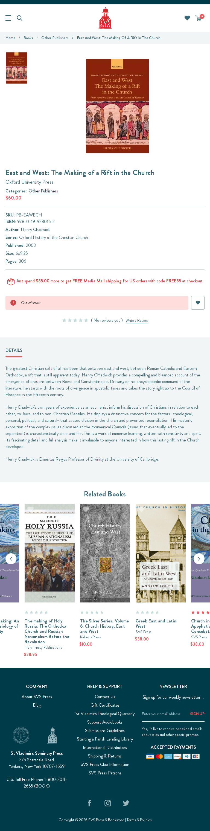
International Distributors (105, 747)
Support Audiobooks (104, 722)
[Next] (199, 558)
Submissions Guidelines (105, 730)
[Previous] (10, 558)
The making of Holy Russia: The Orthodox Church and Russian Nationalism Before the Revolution (47, 631)
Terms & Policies (139, 820)
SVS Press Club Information (105, 764)
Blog (36, 705)
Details (13, 350)
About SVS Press (37, 697)
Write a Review (137, 320)
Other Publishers (43, 191)
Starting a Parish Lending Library (105, 739)
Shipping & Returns (105, 756)
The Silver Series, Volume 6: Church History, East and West (104, 626)
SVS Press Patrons (105, 773)
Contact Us (105, 697)
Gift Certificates (105, 705)
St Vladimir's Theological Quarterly (105, 713)
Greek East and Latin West (156, 623)
